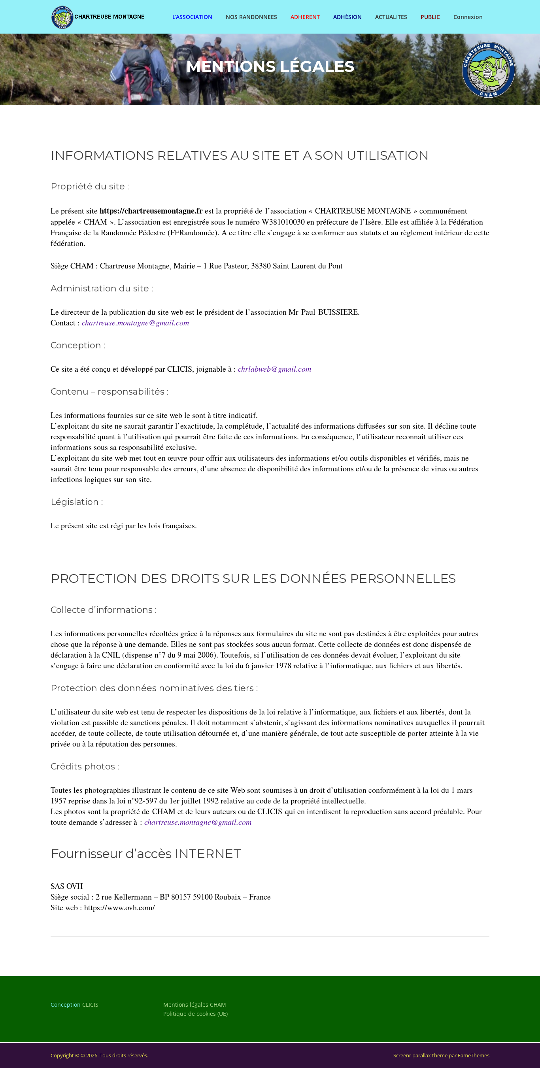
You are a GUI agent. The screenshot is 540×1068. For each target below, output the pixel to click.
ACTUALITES (391, 17)
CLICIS (90, 1004)
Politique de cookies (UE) (195, 1013)
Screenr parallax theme (420, 1055)
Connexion (468, 17)
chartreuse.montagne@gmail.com (197, 822)
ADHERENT (305, 17)
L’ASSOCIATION (192, 17)
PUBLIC (430, 17)
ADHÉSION (347, 17)
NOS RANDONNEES (251, 17)
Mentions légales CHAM (194, 1004)
